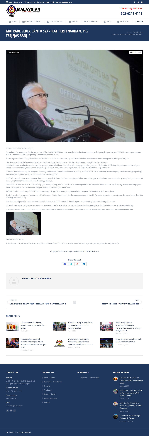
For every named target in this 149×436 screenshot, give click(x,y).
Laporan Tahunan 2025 (89, 378)
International (49, 394)
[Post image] (12, 326)
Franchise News (13, 52)
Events (47, 386)
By (76, 252)
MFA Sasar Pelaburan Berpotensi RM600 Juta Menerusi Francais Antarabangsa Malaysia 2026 (128, 326)
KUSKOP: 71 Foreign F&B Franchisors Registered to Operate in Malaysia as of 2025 (80, 342)
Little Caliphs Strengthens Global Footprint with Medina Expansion (131, 405)
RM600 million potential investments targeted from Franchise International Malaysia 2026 (33, 343)
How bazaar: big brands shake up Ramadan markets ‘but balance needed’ (80, 325)
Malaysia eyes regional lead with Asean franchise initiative (128, 340)
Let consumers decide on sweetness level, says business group (33, 325)
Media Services (50, 398)
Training (47, 390)
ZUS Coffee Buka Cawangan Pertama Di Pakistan (130, 416)
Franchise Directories (53, 382)
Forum (47, 402)
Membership (49, 378)
